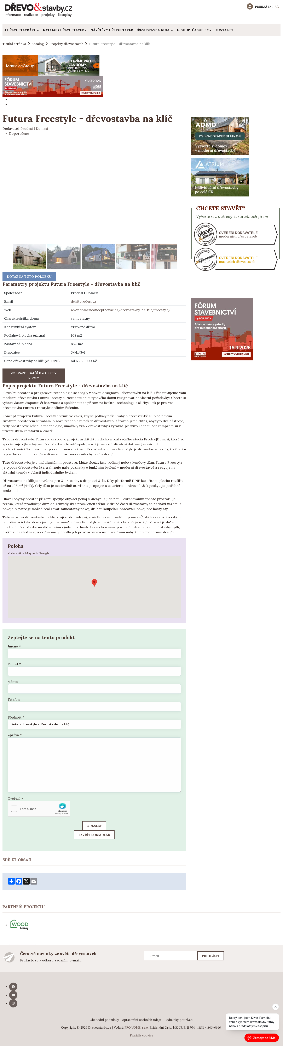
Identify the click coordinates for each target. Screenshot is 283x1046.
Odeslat (94, 826)
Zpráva (15, 735)
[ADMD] (220, 135)
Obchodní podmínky (104, 1020)
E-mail (14, 664)
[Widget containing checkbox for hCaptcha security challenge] (39, 809)
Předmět (16, 717)
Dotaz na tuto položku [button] (29, 276)
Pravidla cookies (141, 1035)
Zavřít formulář (94, 835)
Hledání (277, 7)
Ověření (15, 798)
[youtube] (13, 995)
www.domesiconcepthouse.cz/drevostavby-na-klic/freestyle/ (121, 310)
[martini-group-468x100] (50, 65)
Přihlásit (211, 956)
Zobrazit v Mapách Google (29, 553)
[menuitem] (22, 30)
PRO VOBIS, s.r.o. (137, 1027)
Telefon (14, 699)
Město (13, 682)
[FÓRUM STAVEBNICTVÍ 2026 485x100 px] (52, 86)
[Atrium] (220, 177)
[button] (94, 583)
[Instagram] (13, 1003)
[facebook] (13, 987)
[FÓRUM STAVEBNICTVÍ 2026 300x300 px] (222, 329)
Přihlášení (263, 6)
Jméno (14, 646)
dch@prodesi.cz (83, 301)
